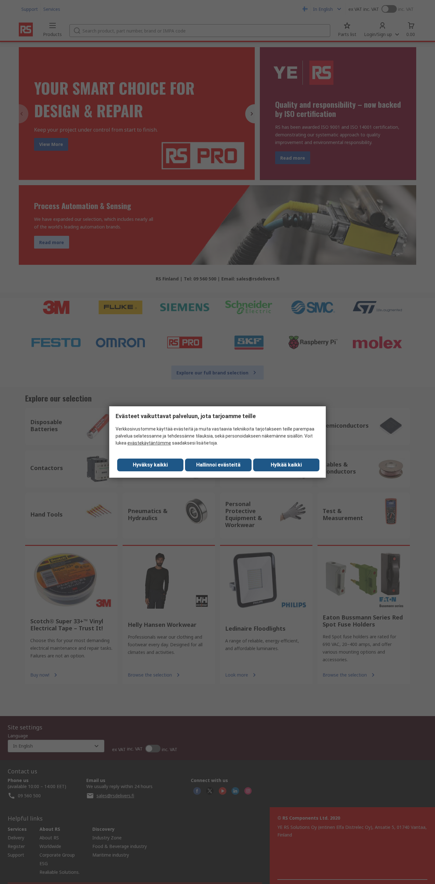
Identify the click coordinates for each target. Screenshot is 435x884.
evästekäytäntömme (149, 443)
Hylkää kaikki (286, 465)
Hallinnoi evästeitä (218, 465)
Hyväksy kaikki (150, 465)
